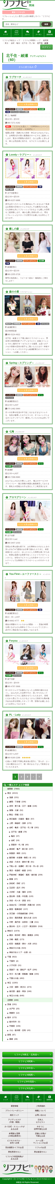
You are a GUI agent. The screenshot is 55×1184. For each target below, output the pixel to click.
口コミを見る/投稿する (27, 104)
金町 (13, 840)
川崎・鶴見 (13, 939)
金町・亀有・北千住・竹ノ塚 (21, 827)
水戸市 (12, 1009)
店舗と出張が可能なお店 (40, 1134)
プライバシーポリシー (14, 1111)
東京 (9, 793)
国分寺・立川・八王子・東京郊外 (23, 926)
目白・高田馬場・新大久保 (20, 918)
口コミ (27, 34)
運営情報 (14, 1106)
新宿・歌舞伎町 (15, 909)
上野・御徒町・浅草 (17, 823)
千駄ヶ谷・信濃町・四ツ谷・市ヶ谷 (24, 866)
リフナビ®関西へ (26, 1075)
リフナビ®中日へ (26, 1068)
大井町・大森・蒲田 (17, 892)
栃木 (9, 1017)
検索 (46, 24)
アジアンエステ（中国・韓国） (14, 1121)
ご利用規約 (40, 1106)
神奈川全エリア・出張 (18, 952)
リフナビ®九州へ (26, 1088)
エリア (16, 34)
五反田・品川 (14, 888)
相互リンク (14, 1115)
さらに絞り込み (26, 67)
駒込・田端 (13, 815)
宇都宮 (12, 1026)
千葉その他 (13, 978)
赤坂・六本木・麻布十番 (19, 862)
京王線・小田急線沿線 (18, 913)
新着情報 (50, 34)
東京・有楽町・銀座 (17, 870)
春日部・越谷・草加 (17, 991)
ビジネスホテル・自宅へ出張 (14, 1141)
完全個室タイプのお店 (14, 1147)
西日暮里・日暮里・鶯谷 (19, 819)
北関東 (10, 1000)
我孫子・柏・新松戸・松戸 (20, 970)
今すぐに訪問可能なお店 (40, 1128)
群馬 (9, 1035)
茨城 (9, 1004)
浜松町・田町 (14, 883)
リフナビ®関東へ (26, 1061)
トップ (5, 34)
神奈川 (10, 931)
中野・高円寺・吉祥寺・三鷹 (21, 922)
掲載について (40, 1111)
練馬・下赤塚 (14, 802)
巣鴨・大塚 (13, 810)
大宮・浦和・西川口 (17, 987)
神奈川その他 (14, 948)
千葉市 (12, 961)
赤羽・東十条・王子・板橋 (20, 806)
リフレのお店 (40, 1147)
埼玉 (9, 983)
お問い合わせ (40, 1115)
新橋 (11, 879)
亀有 (13, 836)
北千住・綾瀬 (16, 832)
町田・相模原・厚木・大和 (20, 944)
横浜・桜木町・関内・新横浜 (21, 935)
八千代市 (13, 965)
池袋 (11, 797)
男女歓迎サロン (40, 1152)
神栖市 (12, 1013)
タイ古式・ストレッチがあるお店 (14, 1128)
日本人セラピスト (40, 1121)
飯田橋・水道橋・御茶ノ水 (20, 858)
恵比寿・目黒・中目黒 (18, 896)
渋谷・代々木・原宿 (17, 901)
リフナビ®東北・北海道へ (26, 1054)
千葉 (9, 957)
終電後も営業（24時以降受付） (14, 1134)
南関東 (10, 789)
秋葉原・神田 (14, 853)
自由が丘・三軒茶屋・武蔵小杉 (22, 905)
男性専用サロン (14, 1152)
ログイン (46, 47)
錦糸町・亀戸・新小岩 (18, 849)
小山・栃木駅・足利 (17, 1030)
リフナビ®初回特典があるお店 (14, 1157)
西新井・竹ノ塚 (17, 845)
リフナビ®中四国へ (26, 1081)
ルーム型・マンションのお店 (40, 1141)
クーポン (39, 34)
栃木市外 (13, 1022)
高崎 (11, 1039)
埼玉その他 (13, 996)
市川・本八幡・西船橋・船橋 (21, 974)
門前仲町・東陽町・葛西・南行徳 (23, 875)
